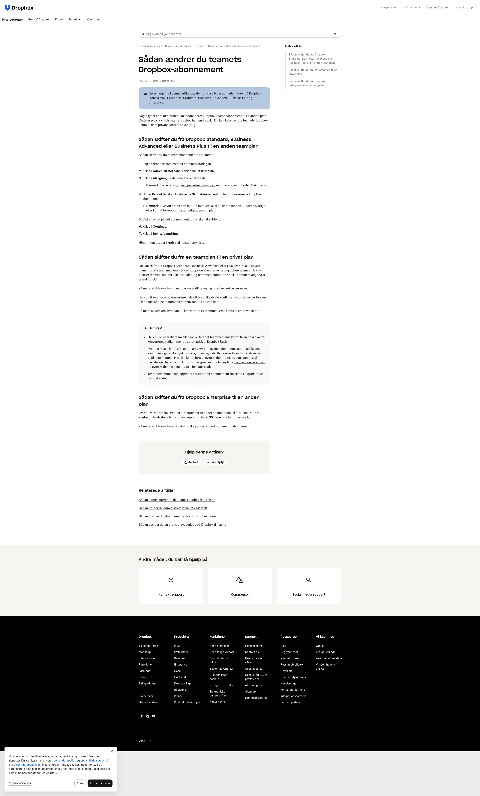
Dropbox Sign (183, 683)
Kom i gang (94, 19)
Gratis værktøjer (149, 702)
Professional (181, 652)
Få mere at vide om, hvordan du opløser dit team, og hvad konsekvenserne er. (193, 288)
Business (180, 658)
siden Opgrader (245, 374)
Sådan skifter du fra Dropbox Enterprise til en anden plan (307, 83)
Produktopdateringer (187, 702)
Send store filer (219, 645)
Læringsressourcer (256, 697)
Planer (178, 696)
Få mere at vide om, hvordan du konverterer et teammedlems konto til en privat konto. (199, 311)
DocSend (180, 677)
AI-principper (253, 685)
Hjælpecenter (389, 7)
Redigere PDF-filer (221, 685)
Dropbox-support (185, 417)
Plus (177, 645)
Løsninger (145, 670)
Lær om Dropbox (437, 7)
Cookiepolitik (253, 668)
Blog (283, 645)
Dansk (142, 740)
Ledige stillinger (326, 652)
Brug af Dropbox (38, 19)
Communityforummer (294, 677)
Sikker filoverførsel (221, 668)
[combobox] (240, 34)
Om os (320, 645)
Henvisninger (288, 683)
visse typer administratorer (225, 93)
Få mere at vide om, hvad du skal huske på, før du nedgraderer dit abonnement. (195, 426)
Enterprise (180, 664)
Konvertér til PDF (220, 701)
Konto (59, 19)
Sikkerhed (145, 677)
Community (412, 7)
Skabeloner (146, 696)
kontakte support (165, 210)
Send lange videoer (222, 652)
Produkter (75, 19)
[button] (143, 34)
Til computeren (148, 645)
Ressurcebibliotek (291, 664)
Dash (177, 670)
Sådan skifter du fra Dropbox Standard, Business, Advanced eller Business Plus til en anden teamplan (312, 58)
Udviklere (286, 670)
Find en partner (290, 702)
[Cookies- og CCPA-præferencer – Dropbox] (60, 769)
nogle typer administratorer (195, 185)
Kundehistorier (289, 658)
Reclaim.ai (180, 689)
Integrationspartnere (293, 696)
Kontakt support (466, 7)
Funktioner (146, 664)
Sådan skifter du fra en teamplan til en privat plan (313, 72)
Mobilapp (145, 652)
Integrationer (147, 658)
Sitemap (250, 691)
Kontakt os (252, 652)
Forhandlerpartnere (292, 689)
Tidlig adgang (148, 683)
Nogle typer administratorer (158, 116)
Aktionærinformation (329, 658)
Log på (147, 164)
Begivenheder (289, 652)
